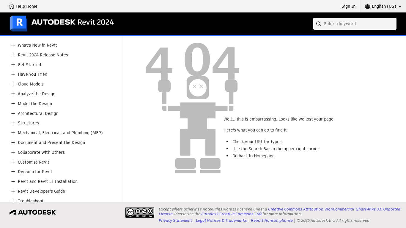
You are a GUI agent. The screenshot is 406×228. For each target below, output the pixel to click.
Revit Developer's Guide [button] (41, 191)
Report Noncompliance (272, 220)
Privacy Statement (175, 220)
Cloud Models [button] (31, 84)
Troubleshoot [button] (31, 201)
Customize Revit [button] (33, 162)
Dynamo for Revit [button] (35, 171)
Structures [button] (28, 123)
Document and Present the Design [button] (51, 142)
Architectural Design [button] (38, 113)
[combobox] (354, 24)
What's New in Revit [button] (37, 45)
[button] (383, 6)
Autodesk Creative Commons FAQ (231, 214)
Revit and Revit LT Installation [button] (48, 181)
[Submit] (319, 24)
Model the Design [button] (35, 103)
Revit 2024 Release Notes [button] (43, 55)
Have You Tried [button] (32, 74)
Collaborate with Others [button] (41, 152)
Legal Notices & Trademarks (221, 220)
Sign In (348, 6)
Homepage (264, 156)
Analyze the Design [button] (36, 93)
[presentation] (139, 213)
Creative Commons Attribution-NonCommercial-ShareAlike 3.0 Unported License (279, 211)
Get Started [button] (29, 64)
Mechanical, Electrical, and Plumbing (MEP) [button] (60, 132)
